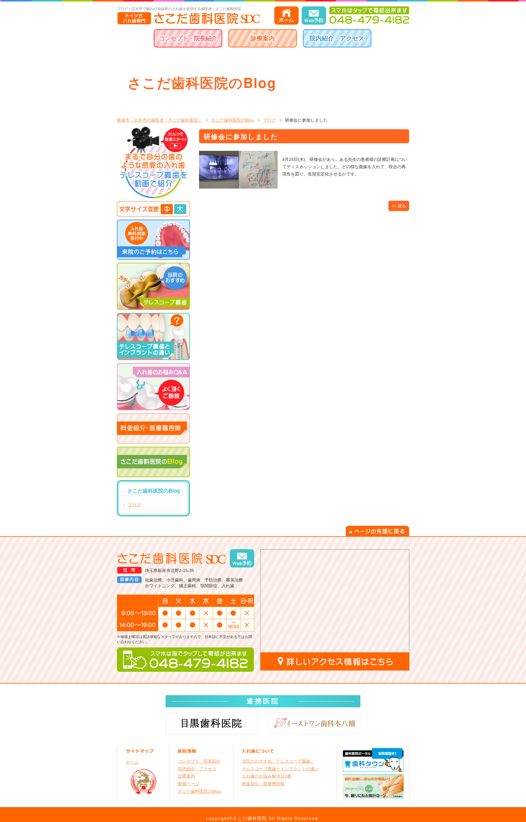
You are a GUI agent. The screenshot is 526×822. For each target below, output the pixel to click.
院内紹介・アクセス (337, 38)
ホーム (132, 762)
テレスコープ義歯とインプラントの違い (280, 768)
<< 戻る (398, 205)
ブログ (269, 120)
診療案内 (263, 38)
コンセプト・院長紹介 (188, 38)
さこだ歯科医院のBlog (232, 120)
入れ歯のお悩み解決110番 (266, 776)
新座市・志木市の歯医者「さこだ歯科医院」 (159, 120)
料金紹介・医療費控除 (263, 783)
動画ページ (188, 783)
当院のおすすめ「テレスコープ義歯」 (278, 761)
